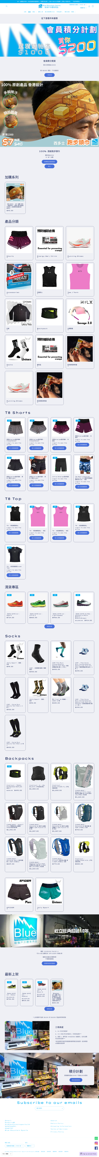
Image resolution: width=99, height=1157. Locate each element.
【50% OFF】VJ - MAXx (11, 994)
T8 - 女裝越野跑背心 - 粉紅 (60, 530)
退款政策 (49, 1151)
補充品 (39, 365)
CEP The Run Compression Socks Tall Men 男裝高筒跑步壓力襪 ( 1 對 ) (60, 665)
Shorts (10, 256)
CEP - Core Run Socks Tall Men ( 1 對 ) (15, 706)
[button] (6, 6)
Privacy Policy (57, 1132)
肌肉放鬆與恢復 (72, 365)
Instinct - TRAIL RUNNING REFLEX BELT (14, 787)
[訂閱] (62, 1108)
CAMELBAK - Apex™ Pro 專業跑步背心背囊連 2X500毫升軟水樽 (15, 826)
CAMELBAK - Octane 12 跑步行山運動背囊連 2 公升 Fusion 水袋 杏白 (60, 827)
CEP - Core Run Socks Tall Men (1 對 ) (15, 744)
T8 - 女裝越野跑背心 (81, 525)
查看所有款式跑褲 (49, 963)
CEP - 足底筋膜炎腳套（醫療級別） (37, 668)
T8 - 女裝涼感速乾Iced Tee (14, 567)
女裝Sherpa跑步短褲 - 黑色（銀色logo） (37, 477)
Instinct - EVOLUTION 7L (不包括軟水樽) (60, 787)
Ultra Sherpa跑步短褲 (60, 476)
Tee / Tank (73, 292)
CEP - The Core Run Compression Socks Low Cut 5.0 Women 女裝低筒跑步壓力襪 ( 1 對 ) (83, 702)
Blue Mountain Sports (18, 1151)
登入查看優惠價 (13, 448)
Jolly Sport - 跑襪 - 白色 (14, 663)
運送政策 (61, 1151)
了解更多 (49, 75)
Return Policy (57, 1123)
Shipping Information (61, 1126)
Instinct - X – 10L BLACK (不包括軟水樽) (37, 786)
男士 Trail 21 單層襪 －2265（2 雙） (59, 700)
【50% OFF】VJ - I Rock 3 (42, 991)
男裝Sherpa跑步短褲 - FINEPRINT (14, 440)
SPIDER (10, 907)
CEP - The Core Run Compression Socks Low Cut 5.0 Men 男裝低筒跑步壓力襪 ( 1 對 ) (83, 665)
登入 (49, 166)
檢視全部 (49, 626)
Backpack (42, 328)
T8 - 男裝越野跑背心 (12, 525)
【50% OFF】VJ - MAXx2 (26, 995)
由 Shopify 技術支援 (33, 1151)
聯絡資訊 (66, 1151)
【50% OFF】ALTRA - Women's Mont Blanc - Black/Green (83, 616)
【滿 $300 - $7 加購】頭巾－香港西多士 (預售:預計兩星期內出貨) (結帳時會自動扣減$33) (15, 206)
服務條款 (55, 1151)
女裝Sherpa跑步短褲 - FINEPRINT (36, 440)
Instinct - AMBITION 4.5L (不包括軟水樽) (83, 860)
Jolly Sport (43, 907)
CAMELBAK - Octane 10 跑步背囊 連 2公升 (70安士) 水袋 (83, 826)
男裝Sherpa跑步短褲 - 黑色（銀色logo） (15, 477)
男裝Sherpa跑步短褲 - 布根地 (83, 436)
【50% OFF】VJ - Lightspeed (58, 614)
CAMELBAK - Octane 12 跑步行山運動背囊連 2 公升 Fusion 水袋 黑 (37, 827)
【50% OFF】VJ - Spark (13, 614)
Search (54, 1120)
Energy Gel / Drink (47, 256)
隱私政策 (43, 1151)
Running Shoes (75, 256)
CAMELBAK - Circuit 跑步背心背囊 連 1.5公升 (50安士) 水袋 (60, 860)
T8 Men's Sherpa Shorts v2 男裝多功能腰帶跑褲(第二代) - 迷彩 (83, 478)
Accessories (13, 292)
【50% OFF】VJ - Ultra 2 (35, 614)
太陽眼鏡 (70, 328)
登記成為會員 (76, 1080)
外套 (8, 328)
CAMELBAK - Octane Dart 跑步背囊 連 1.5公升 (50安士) (15, 860)
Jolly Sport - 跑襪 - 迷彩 (37, 700)
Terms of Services (59, 1129)
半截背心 (40, 292)
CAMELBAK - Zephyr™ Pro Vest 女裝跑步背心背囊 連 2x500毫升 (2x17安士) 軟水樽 (37, 864)
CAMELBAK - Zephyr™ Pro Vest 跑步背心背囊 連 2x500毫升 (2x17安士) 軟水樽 (83, 792)
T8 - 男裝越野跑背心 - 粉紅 (37, 530)
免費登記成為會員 (49, 161)
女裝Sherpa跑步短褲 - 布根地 (60, 440)
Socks (10, 365)
